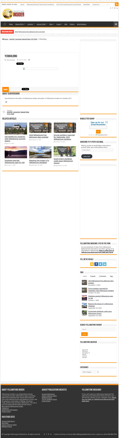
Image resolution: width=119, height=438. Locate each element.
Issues (58, 24)
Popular (93, 276)
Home (5, 23)
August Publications (8, 421)
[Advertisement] (67, 14)
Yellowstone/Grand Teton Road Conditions (40, 4)
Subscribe (86, 156)
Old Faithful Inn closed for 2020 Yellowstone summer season (15, 139)
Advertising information (10, 410)
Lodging (30, 24)
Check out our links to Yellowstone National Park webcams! (99, 399)
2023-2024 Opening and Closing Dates (68, 4)
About (22, 4)
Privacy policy (6, 411)
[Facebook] (112, 8)
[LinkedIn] (117, 8)
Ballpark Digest (7, 426)
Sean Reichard (11, 60)
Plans (51, 24)
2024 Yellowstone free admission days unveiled (30, 32)
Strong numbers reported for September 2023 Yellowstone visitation (64, 137)
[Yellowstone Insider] (13, 14)
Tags (111, 276)
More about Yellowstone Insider (12, 406)
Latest (85, 276)
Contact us (5, 408)
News (11, 24)
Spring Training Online (9, 425)
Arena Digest (46, 401)
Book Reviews (81, 24)
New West (5, 423)
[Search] (116, 4)
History (72, 24)
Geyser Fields (41, 24)
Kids (65, 24)
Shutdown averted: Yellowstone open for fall (15, 161)
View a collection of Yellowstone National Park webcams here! (97, 251)
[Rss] (111, 8)
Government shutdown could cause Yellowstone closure (63, 161)
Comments (102, 276)
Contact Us (95, 4)
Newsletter (86, 4)
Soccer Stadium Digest (49, 399)
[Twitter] (115, 8)
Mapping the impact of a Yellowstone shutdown (39, 161)
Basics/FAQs (19, 24)
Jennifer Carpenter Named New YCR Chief (23, 39)
